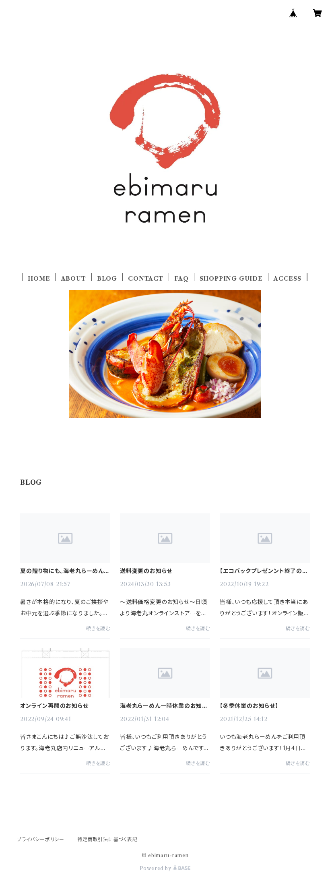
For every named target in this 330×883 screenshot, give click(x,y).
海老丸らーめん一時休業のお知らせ (163, 706)
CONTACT (145, 278)
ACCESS (287, 278)
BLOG (107, 278)
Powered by (156, 868)
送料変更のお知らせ (146, 571)
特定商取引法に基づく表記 (107, 839)
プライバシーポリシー (40, 839)
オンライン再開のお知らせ (54, 706)
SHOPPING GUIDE (231, 278)
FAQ (181, 278)
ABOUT (73, 278)
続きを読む (98, 628)
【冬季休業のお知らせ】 (249, 706)
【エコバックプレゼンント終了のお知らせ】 (264, 571)
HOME (39, 278)
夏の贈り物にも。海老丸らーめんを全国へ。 (64, 571)
